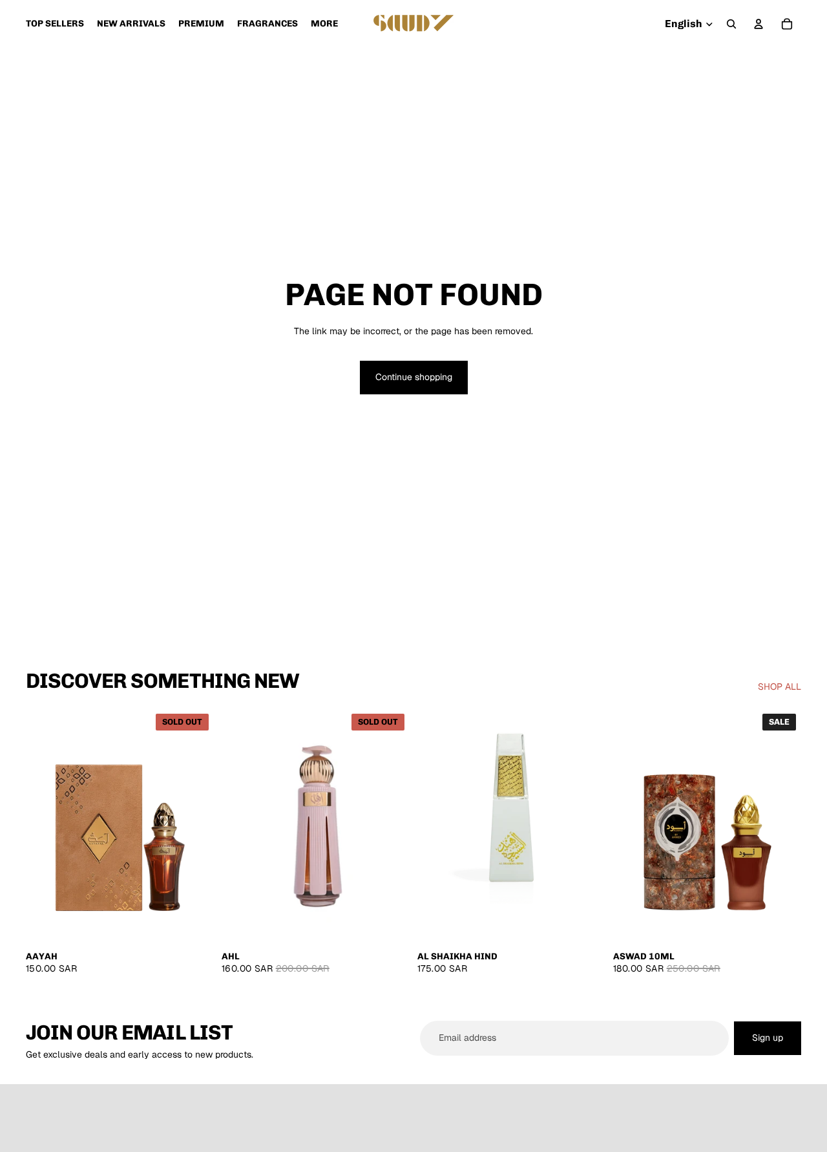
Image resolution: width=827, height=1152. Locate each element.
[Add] (585, 923)
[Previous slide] (45, 826)
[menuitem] (324, 24)
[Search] (731, 24)
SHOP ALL (779, 686)
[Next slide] (194, 826)
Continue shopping (413, 377)
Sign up (767, 1037)
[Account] (758, 24)
